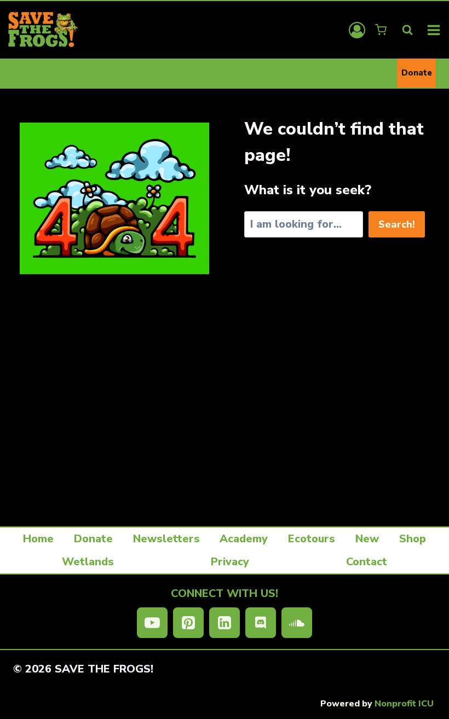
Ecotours (311, 538)
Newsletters (166, 538)
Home (38, 538)
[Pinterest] (188, 622)
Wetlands (88, 561)
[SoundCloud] (296, 622)
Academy (244, 538)
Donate (416, 72)
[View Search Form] (407, 30)
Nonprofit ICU (404, 704)
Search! (396, 224)
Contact (366, 561)
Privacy (230, 561)
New (367, 538)
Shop (412, 538)
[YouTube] (152, 622)
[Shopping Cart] (382, 30)
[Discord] (260, 622)
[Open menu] (434, 29)
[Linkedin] (224, 622)
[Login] (357, 30)
